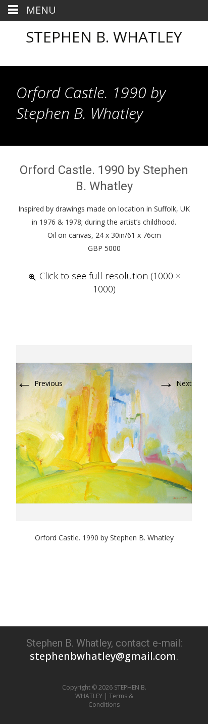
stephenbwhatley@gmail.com (103, 656)
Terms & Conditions (110, 700)
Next (175, 383)
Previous (39, 383)
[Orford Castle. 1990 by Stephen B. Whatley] (104, 432)
